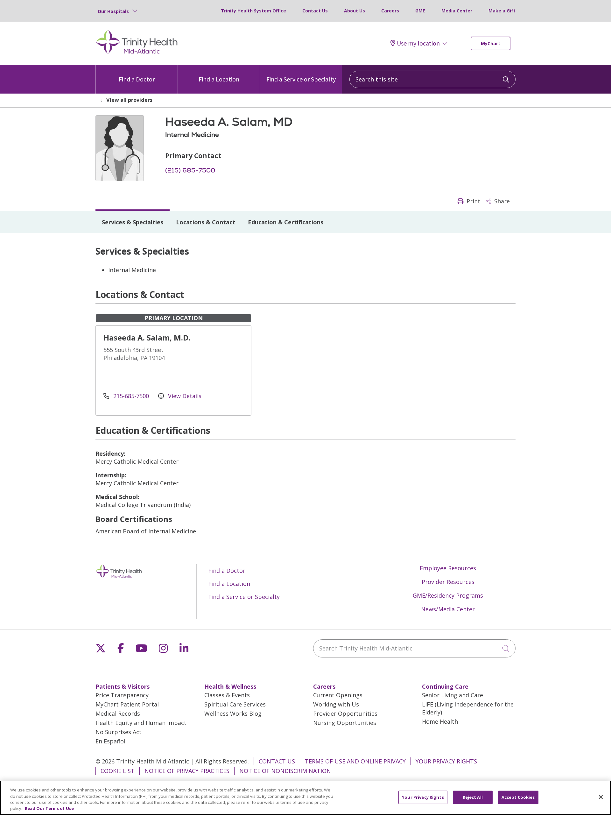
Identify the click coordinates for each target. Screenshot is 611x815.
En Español (110, 741)
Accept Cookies (518, 797)
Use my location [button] (418, 43)
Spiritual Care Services (235, 704)
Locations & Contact (205, 222)
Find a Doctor (137, 79)
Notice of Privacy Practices (186, 771)
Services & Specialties (132, 222)
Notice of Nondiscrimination (285, 771)
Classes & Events (227, 695)
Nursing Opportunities (344, 723)
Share (501, 201)
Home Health (440, 721)
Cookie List (118, 771)
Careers (390, 11)
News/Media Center (448, 609)
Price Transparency (122, 695)
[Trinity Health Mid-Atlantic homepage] (136, 53)
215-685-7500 (131, 396)
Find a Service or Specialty (301, 79)
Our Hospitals (113, 11)
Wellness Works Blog (233, 713)
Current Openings (337, 695)
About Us (354, 11)
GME (420, 11)
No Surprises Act (118, 732)
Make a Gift (502, 11)
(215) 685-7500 (190, 170)
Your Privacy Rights (446, 761)
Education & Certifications (285, 222)
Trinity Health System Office (253, 11)
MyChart (490, 43)
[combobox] (432, 79)
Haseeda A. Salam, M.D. (146, 337)
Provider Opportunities (345, 713)
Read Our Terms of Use (49, 808)
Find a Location (219, 79)
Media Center (456, 11)
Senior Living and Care (452, 695)
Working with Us (336, 704)
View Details (183, 396)
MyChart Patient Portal (127, 704)
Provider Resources (448, 582)
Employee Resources (448, 568)
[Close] (601, 797)
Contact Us (315, 11)
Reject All (473, 797)
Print (472, 201)
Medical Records (117, 713)
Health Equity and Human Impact (140, 723)
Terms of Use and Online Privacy (355, 761)
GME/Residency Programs (448, 595)
